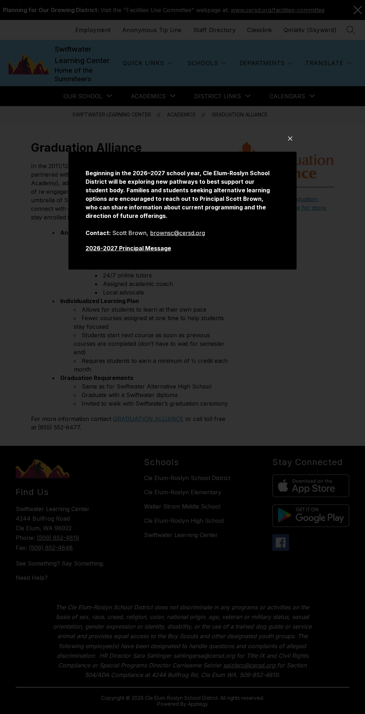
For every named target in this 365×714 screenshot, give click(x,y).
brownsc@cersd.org (177, 232)
